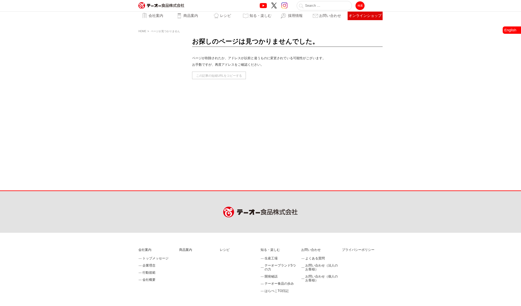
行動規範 (148, 272)
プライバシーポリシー (358, 249)
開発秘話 (271, 276)
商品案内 (190, 16)
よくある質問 (315, 258)
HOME (142, 31)
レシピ (225, 16)
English (510, 30)
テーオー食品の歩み (279, 283)
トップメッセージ (155, 258)
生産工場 (271, 258)
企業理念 (148, 265)
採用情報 (295, 16)
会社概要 (148, 279)
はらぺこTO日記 (277, 291)
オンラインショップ (365, 16)
